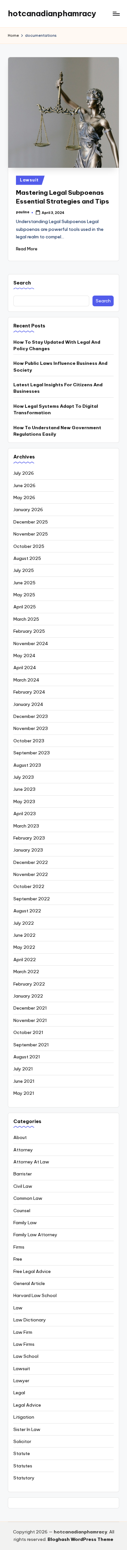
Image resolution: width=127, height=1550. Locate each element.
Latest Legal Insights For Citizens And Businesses (58, 388)
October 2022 (28, 886)
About (20, 1137)
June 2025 (24, 583)
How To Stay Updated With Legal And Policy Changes (56, 345)
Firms (18, 1247)
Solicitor (22, 1441)
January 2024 (28, 704)
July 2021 (23, 1069)
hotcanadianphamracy (52, 13)
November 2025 (30, 534)
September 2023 (31, 753)
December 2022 (30, 862)
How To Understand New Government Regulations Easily (57, 431)
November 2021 (30, 1020)
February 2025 (29, 631)
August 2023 (27, 765)
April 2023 (24, 813)
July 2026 (23, 473)
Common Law (27, 1198)
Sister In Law (26, 1429)
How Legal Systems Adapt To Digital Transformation (55, 409)
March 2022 (26, 971)
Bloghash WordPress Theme (80, 1539)
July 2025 (23, 570)
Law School (25, 1356)
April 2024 (24, 667)
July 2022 (23, 923)
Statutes (22, 1466)
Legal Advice (27, 1405)
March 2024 (26, 680)
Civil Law (22, 1186)
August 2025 (27, 558)
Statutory (24, 1478)
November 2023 (30, 728)
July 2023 (23, 777)
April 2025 (24, 607)
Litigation (23, 1417)
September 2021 (31, 1045)
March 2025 (26, 619)
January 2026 (28, 509)
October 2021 (28, 1032)
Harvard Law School (35, 1295)
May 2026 (24, 497)
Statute (21, 1453)
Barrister (22, 1174)
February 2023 (29, 838)
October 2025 (28, 546)
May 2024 (24, 655)
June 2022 (24, 935)
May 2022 (24, 947)
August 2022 (27, 911)
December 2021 (30, 1008)
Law (17, 1308)
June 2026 (24, 485)
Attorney (23, 1150)
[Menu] (116, 13)
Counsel (21, 1210)
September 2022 (31, 899)
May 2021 (23, 1093)
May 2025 (24, 595)
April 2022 (24, 959)
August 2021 (26, 1057)
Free (17, 1259)
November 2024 (30, 643)
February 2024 (29, 692)
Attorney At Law (31, 1162)
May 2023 (24, 801)
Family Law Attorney (35, 1235)
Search (22, 283)
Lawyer (21, 1381)
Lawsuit (29, 180)
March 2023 (26, 826)
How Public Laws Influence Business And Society (60, 366)
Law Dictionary (29, 1320)
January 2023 (28, 850)
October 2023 (28, 741)
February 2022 (29, 984)
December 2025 (30, 522)
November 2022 (30, 874)
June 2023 (24, 789)
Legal (19, 1393)
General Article (29, 1283)
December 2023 (30, 716)
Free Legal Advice (32, 1271)
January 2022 (28, 996)
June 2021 (24, 1081)
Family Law (25, 1222)
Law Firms (24, 1344)
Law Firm (22, 1332)
